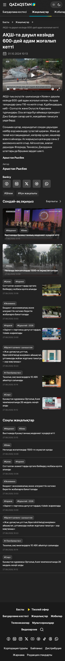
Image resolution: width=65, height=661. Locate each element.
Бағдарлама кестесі (15, 11)
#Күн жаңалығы (27, 193)
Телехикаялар (20, 622)
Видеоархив (29, 629)
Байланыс (36, 648)
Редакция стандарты (39, 655)
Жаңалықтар (40, 11)
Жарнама (18, 655)
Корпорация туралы (16, 648)
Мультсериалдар (43, 622)
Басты (6, 22)
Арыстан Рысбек (15, 168)
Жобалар (56, 616)
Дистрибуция (53, 648)
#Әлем (8, 193)
